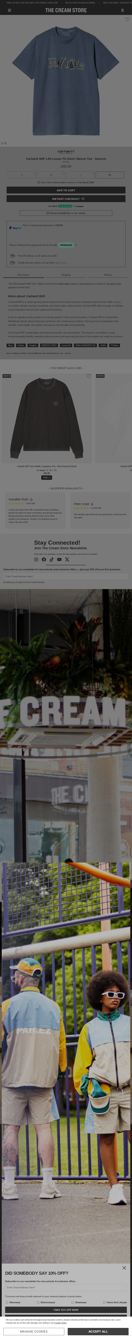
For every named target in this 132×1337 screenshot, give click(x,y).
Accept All (98, 1331)
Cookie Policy (60, 1323)
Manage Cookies (34, 1331)
